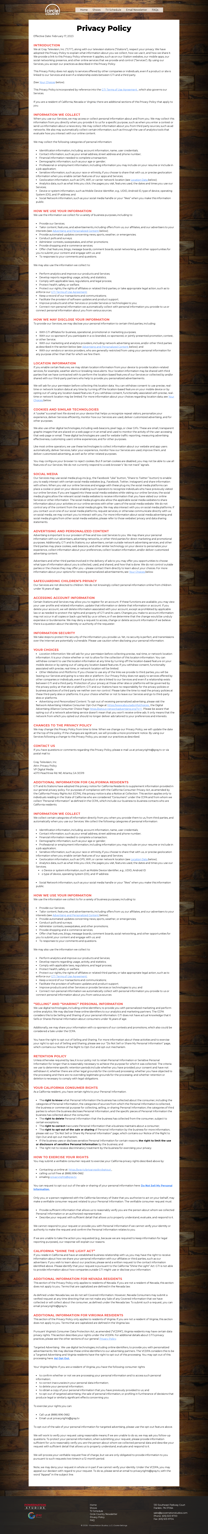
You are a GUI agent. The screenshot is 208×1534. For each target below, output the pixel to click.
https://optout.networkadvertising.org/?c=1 (116, 708)
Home (84, 9)
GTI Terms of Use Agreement (120, 89)
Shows (96, 9)
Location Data (139, 179)
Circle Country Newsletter (103, 1514)
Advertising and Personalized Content (76, 230)
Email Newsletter (136, 9)
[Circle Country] (52, 10)
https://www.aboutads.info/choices (128, 705)
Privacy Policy (107, 1338)
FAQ (92, 1520)
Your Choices (47, 82)
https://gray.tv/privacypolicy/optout (90, 1169)
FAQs (155, 9)
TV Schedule (113, 9)
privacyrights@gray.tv (63, 1177)
